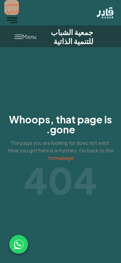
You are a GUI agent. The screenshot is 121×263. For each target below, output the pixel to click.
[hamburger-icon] (12, 20)
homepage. (60, 158)
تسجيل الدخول (11, 7)
